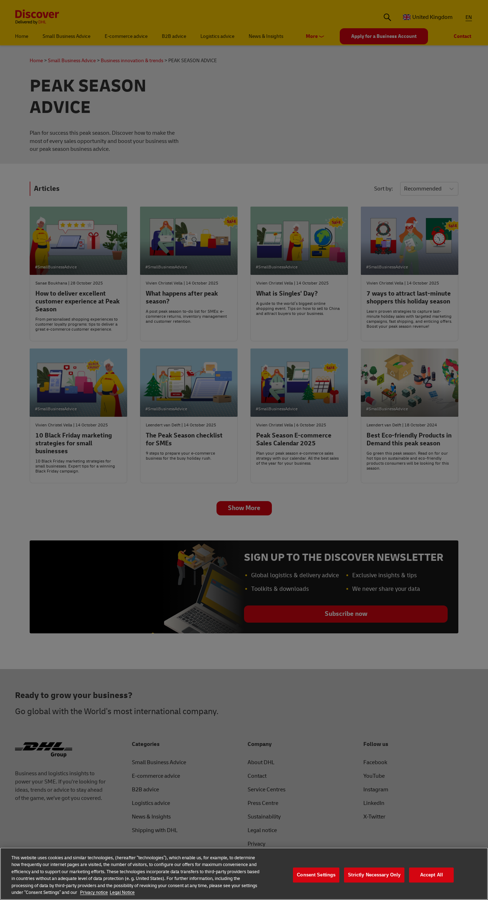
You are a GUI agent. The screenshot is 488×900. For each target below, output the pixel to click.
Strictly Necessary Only (374, 875)
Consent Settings (316, 875)
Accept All (431, 875)
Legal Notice (122, 892)
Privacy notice (94, 892)
